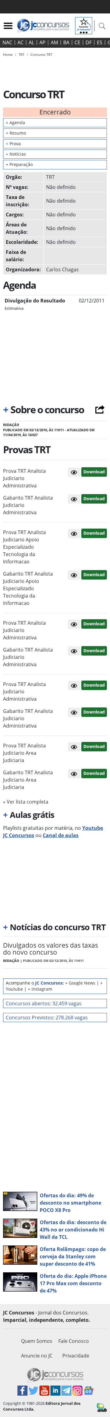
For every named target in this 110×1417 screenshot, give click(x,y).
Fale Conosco (73, 1341)
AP (42, 42)
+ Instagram (40, 989)
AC (20, 42)
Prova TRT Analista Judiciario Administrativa (24, 478)
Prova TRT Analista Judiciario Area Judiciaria (24, 753)
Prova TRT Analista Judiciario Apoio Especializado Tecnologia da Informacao (24, 547)
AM (54, 42)
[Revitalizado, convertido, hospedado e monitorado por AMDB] (102, 1407)
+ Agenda (15, 122)
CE (77, 42)
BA (66, 42)
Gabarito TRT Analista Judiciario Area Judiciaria (28, 779)
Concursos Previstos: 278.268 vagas (47, 1017)
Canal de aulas (61, 835)
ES (99, 42)
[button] (74, 472)
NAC (7, 42)
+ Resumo (16, 133)
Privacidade (75, 1355)
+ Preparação (19, 164)
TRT (50, 177)
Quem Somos (36, 1341)
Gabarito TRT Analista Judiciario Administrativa (28, 505)
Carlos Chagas (62, 269)
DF (89, 42)
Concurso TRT (41, 54)
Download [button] (94, 472)
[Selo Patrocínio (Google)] (84, 25)
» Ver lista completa (25, 801)
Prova (13, 143)
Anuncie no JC (37, 1355)
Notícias (16, 154)
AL (31, 42)
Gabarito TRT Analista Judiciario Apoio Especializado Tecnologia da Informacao (28, 588)
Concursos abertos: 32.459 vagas (44, 1003)
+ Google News (80, 983)
